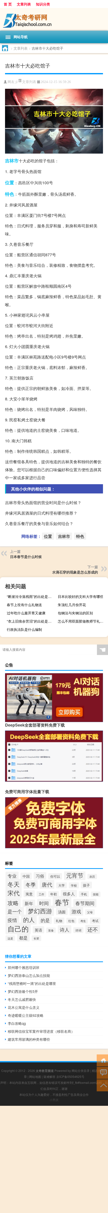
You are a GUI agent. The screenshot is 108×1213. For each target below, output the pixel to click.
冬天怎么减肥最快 (22, 999)
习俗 (40, 876)
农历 (92, 876)
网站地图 (35, 1076)
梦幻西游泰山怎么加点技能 (29, 975)
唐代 (47, 884)
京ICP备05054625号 (70, 1076)
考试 (95, 920)
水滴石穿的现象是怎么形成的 (75, 571)
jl (17, 82)
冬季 (31, 884)
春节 (62, 902)
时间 (44, 903)
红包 (71, 921)
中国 (26, 876)
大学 (61, 885)
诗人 (64, 929)
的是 (45, 920)
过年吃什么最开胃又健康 (26, 612)
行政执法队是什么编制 (24, 629)
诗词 (78, 930)
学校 (74, 885)
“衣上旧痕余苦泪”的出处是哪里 (31, 621)
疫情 (12, 920)
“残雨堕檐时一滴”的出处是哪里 (32, 983)
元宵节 (74, 875)
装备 (51, 930)
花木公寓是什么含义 (23, 1007)
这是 (10, 938)
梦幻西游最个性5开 (23, 991)
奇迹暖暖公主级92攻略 (25, 1015)
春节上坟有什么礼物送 (24, 604)
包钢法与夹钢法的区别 (75, 612)
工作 (41, 894)
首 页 (8, 3)
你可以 (55, 876)
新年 (29, 903)
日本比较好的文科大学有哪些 (80, 596)
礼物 (59, 920)
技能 (95, 894)
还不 (92, 929)
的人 (29, 919)
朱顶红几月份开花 (72, 604)
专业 (12, 875)
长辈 (36, 938)
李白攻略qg (17, 1023)
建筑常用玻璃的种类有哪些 (29, 1039)
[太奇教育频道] (54, 19)
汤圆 (62, 911)
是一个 (15, 911)
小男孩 (54, 1100)
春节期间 (84, 903)
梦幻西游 (40, 910)
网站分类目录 (81, 1070)
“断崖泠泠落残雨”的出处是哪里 (31, 596)
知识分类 (43, 3)
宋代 (14, 893)
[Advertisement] (54, 1159)
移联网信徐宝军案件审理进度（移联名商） (41, 1031)
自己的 (18, 928)
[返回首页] (102, 1060)
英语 (38, 930)
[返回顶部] (102, 1085)
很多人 (69, 894)
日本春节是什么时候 (26, 556)
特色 (9, 194)
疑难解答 (49, 1076)
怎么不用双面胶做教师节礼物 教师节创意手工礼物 (82, 621)
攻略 (13, 903)
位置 (9, 182)
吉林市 (12, 160)
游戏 (76, 911)
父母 (90, 912)
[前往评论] (102, 1072)
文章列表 (24, 3)
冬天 (14, 884)
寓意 (29, 893)
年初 (53, 894)
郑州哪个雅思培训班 (23, 967)
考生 (83, 921)
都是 (23, 938)
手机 (84, 894)
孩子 (86, 885)
